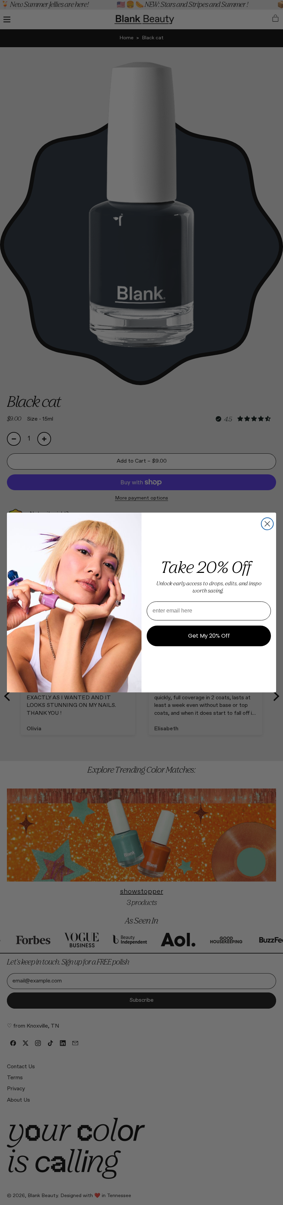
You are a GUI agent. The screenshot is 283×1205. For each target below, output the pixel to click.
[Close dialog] (267, 524)
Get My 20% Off (209, 636)
